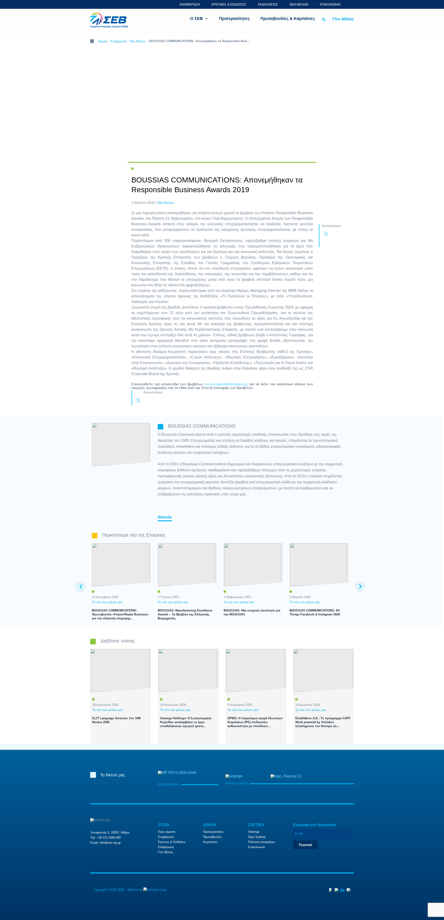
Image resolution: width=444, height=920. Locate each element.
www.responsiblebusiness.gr (226, 384)
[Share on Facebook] (335, 234)
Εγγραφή (305, 844)
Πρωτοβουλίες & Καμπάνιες (287, 18)
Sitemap (253, 832)
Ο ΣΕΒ (196, 18)
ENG (351, 4)
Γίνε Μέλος (343, 19)
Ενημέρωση (118, 41)
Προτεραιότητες (234, 18)
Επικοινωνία (256, 847)
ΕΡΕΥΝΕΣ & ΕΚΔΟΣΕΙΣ (229, 4)
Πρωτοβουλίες (212, 837)
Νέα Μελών (138, 41)
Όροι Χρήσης (256, 837)
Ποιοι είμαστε (167, 832)
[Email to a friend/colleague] (335, 243)
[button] (323, 19)
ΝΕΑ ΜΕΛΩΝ (299, 4)
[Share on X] (326, 234)
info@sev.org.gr (110, 842)
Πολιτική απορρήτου (261, 842)
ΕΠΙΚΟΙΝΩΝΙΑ (330, 4)
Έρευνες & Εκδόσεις (171, 842)
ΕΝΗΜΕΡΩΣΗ (190, 4)
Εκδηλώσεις (166, 847)
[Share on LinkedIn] (326, 243)
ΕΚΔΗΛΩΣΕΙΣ (268, 4)
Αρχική (102, 41)
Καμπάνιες (210, 842)
